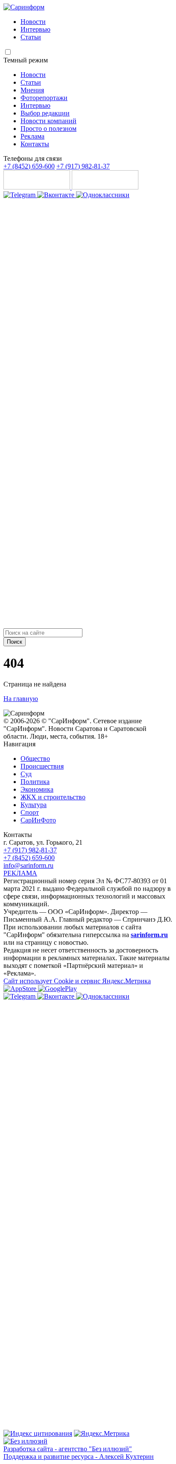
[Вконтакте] (56, 194)
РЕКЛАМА (20, 873)
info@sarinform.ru (28, 865)
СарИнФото (38, 820)
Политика (35, 781)
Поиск (14, 642)
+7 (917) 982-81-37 (83, 166)
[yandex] (37, 1433)
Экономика (37, 789)
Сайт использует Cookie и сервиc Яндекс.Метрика (77, 981)
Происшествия (42, 766)
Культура (34, 804)
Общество (35, 758)
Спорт (30, 812)
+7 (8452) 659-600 (29, 166)
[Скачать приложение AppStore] (37, 187)
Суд (26, 774)
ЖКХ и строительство (53, 797)
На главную (20, 698)
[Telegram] (20, 194)
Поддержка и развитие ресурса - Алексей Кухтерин (78, 1456)
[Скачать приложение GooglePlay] (105, 187)
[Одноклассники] (102, 194)
